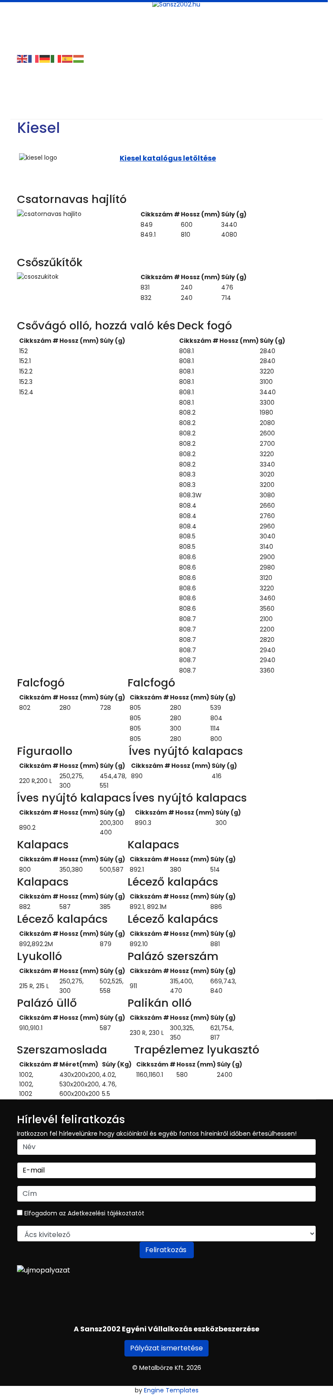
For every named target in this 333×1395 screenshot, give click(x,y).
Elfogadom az (83, 1213)
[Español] (67, 58)
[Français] (33, 58)
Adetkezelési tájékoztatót (106, 1213)
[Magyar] (79, 58)
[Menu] (22, 11)
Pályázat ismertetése (166, 1348)
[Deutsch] (45, 58)
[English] (22, 58)
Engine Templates (171, 1390)
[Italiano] (56, 58)
